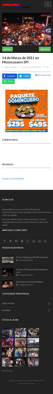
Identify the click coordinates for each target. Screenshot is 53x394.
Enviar (10, 81)
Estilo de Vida (25, 303)
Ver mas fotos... (8, 371)
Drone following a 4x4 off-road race (32, 257)
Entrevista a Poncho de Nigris (29, 282)
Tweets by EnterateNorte (13, 178)
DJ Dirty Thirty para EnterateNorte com (32, 270)
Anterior (7, 49)
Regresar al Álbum (11, 67)
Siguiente (45, 49)
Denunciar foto (44, 75)
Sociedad (25, 310)
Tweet (26, 76)
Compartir (11, 76)
